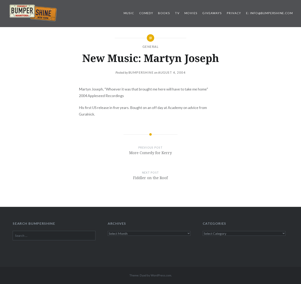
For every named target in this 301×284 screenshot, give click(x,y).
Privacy (234, 13)
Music (129, 13)
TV (177, 13)
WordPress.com (161, 275)
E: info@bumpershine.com (269, 13)
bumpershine (141, 72)
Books (164, 13)
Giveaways (212, 13)
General (151, 46)
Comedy (146, 13)
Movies (190, 13)
